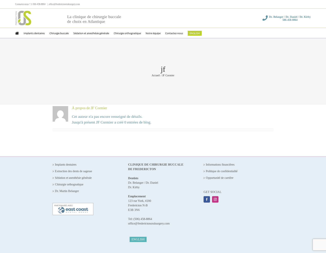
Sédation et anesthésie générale (73, 177)
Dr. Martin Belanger (67, 191)
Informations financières (220, 164)
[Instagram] (215, 199)
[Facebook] (207, 199)
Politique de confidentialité (222, 171)
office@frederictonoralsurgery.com (64, 4)
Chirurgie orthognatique (69, 184)
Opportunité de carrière (219, 177)
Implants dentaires (65, 164)
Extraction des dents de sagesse (73, 171)
